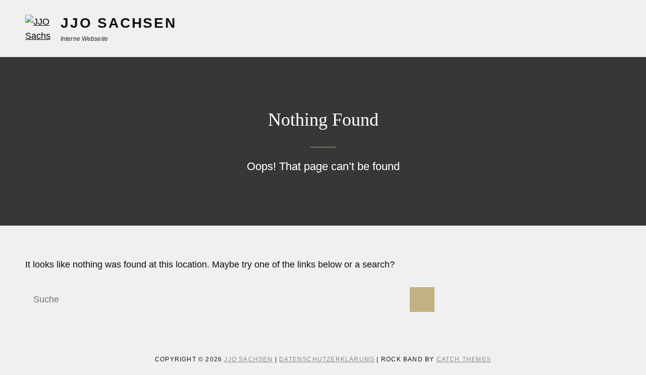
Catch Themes (464, 359)
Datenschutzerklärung (326, 359)
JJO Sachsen (119, 23)
